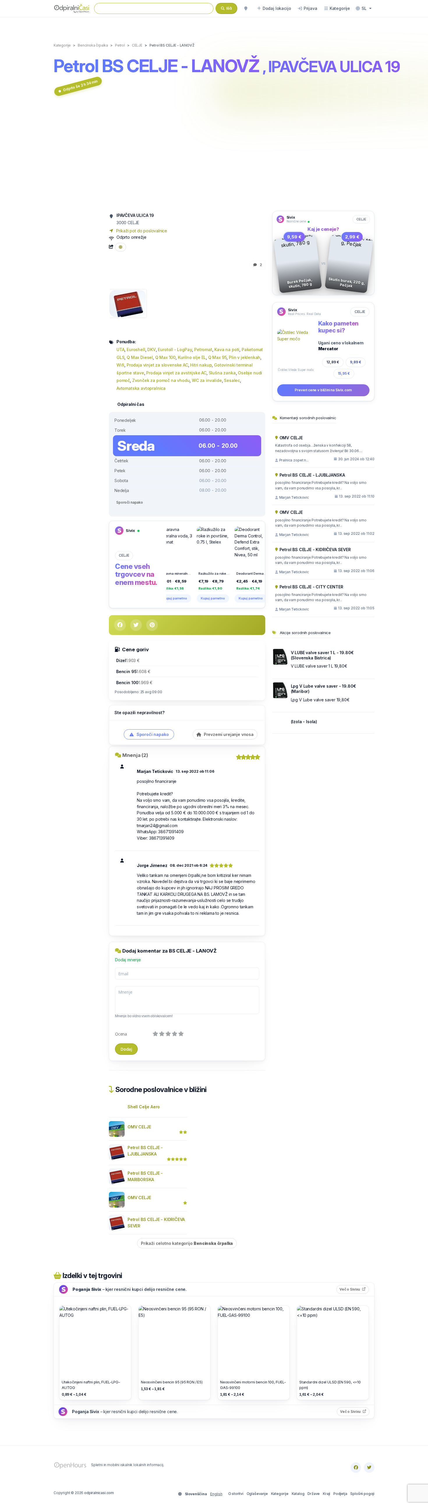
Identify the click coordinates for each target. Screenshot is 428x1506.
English (216, 1494)
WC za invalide (207, 380)
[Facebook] (356, 1467)
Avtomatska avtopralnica (141, 388)
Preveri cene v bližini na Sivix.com (323, 390)
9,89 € (355, 362)
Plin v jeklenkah (244, 357)
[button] (363, 8)
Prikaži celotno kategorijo (187, 1243)
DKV (151, 349)
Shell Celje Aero (144, 1106)
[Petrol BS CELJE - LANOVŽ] (127, 302)
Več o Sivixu (354, 1289)
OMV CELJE (139, 1126)
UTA (120, 349)
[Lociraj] (245, 8)
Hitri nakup (201, 364)
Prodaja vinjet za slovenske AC (157, 364)
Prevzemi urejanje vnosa (228, 734)
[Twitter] (369, 1467)
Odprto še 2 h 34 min (80, 85)
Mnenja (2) (135, 755)
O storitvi (235, 1493)
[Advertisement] (214, 155)
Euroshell (136, 349)
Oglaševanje (257, 1493)
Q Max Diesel (140, 357)
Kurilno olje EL (192, 357)
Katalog (298, 1493)
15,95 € (343, 373)
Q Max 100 (165, 357)
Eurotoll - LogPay (175, 349)
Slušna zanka (222, 372)
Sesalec (232, 380)
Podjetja (340, 1493)
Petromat (203, 349)
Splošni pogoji (362, 1493)
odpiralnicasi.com (99, 1493)
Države (313, 1493)
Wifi (120, 364)
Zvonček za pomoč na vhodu (161, 380)
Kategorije (280, 1493)
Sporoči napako (129, 502)
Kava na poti (226, 349)
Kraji (326, 1493)
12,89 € (332, 362)
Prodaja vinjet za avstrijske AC (176, 372)
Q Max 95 (217, 357)
